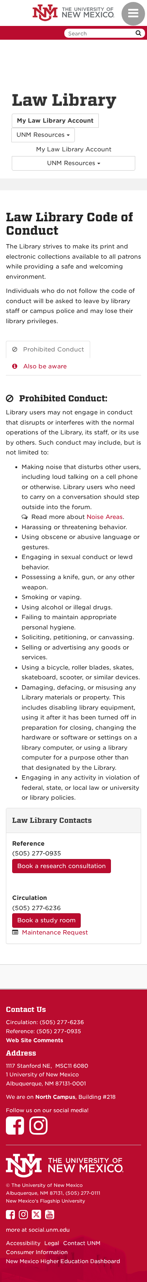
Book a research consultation (61, 866)
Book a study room (46, 920)
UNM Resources (41, 134)
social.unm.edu (49, 1230)
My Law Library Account (73, 149)
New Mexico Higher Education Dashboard (63, 1261)
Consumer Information (37, 1252)
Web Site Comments (34, 1040)
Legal (51, 1243)
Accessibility (23, 1243)
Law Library (64, 100)
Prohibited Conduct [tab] (53, 349)
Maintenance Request (55, 932)
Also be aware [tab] (45, 366)
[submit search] (138, 33)
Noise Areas (105, 517)
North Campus (55, 1097)
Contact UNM (81, 1243)
